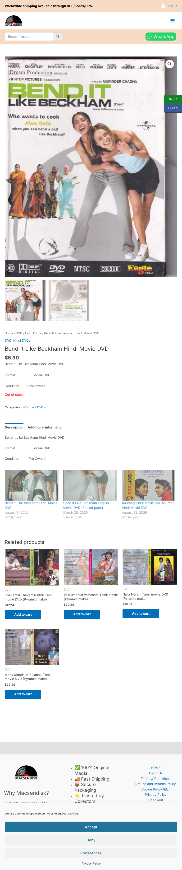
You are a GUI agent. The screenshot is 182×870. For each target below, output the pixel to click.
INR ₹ (170, 99)
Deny (91, 840)
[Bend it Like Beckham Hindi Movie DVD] (32, 485)
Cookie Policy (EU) (155, 789)
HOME (155, 768)
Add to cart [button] (23, 614)
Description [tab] (14, 427)
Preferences (91, 853)
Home (9, 333)
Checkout (155, 800)
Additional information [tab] (46, 427)
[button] (169, 64)
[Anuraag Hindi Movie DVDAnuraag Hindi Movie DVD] (149, 485)
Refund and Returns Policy (155, 784)
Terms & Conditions (155, 779)
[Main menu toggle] (172, 20)
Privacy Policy (91, 863)
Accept (91, 827)
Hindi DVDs (33, 333)
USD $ (171, 108)
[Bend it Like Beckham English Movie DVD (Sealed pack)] (90, 485)
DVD (19, 333)
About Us (156, 773)
